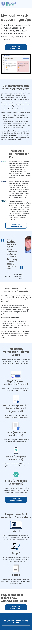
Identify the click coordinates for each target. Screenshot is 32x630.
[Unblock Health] (9, 3)
